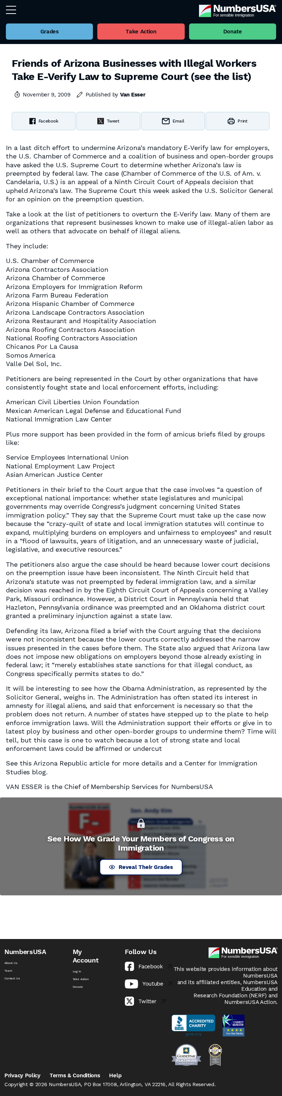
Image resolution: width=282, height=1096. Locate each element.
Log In (77, 971)
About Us (10, 963)
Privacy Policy (22, 1075)
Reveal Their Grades (146, 867)
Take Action (81, 979)
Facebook (48, 121)
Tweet (113, 121)
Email (178, 121)
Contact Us (11, 978)
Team (8, 970)
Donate (78, 987)
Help (115, 1075)
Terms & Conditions (75, 1075)
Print (242, 121)
